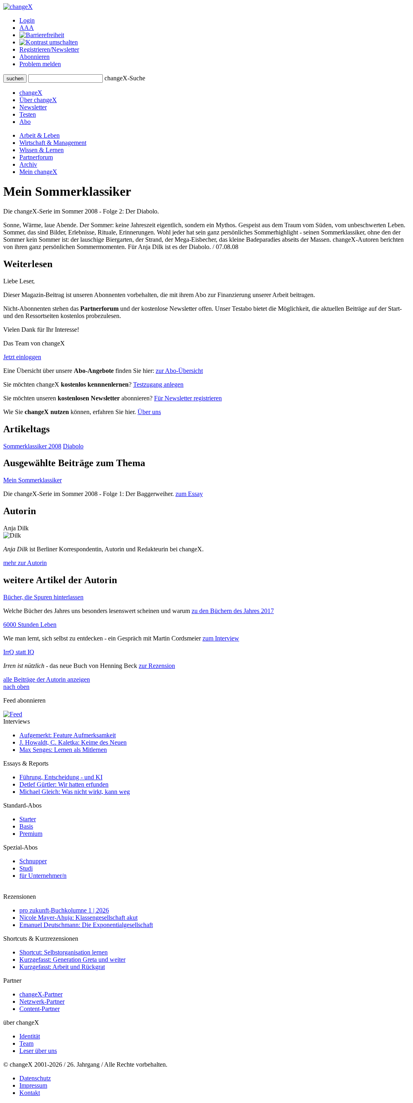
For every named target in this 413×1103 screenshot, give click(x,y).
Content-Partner (39, 1008)
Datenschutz (35, 1078)
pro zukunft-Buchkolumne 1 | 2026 (64, 910)
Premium (30, 833)
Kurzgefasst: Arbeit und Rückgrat (62, 966)
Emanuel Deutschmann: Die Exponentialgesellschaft (86, 924)
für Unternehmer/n (43, 875)
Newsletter (33, 107)
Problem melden (40, 64)
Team (26, 1043)
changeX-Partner (41, 994)
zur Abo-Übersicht (179, 370)
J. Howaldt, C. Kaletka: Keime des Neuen (73, 742)
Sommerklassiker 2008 (32, 446)
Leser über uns (38, 1050)
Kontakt (29, 1092)
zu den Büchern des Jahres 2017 (233, 610)
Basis (26, 826)
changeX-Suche (124, 78)
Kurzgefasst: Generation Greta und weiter (72, 959)
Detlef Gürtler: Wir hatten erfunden (63, 784)
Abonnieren (34, 56)
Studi (26, 868)
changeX (30, 92)
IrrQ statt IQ (18, 652)
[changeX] (18, 6)
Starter (27, 819)
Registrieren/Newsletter (49, 49)
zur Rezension (157, 665)
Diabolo (73, 446)
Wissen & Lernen (41, 150)
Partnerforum (36, 157)
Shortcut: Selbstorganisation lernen (63, 952)
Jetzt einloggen (22, 357)
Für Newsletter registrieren (188, 398)
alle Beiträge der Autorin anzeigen (46, 679)
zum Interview (220, 638)
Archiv (28, 164)
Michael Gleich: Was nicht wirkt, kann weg (74, 791)
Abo (25, 121)
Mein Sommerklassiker (32, 480)
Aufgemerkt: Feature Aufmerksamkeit (67, 735)
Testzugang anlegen (158, 384)
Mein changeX (38, 171)
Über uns (149, 411)
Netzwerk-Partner (42, 1001)
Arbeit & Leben (39, 135)
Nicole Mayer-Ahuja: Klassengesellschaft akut (78, 917)
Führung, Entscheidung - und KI (60, 777)
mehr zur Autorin (25, 562)
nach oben (16, 686)
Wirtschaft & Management (52, 142)
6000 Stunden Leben (29, 624)
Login (27, 20)
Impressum (33, 1085)
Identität (29, 1036)
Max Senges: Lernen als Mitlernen (63, 749)
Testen (27, 114)
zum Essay (189, 493)
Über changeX (38, 99)
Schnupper (33, 861)
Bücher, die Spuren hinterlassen (43, 597)
